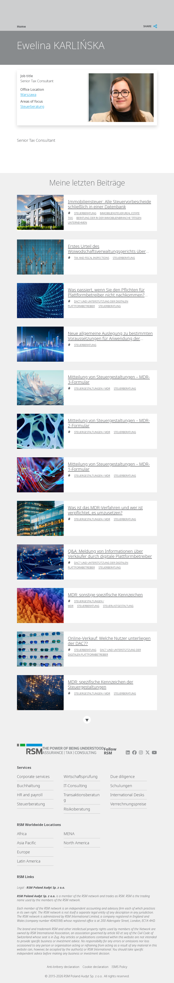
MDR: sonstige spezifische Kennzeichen (105, 594)
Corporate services (33, 776)
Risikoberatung (77, 809)
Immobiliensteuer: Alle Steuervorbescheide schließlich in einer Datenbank (109, 204)
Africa (22, 833)
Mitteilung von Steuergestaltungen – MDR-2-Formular (109, 423)
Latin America (28, 861)
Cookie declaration (95, 967)
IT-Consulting (75, 785)
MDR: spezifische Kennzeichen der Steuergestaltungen (100, 684)
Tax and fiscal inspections (91, 258)
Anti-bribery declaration (63, 967)
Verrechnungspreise (128, 803)
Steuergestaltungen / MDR (92, 388)
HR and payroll (30, 794)
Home (21, 26)
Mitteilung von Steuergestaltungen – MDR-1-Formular (109, 467)
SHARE (147, 26)
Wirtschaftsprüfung (81, 776)
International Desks (127, 794)
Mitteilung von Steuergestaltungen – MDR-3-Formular (109, 379)
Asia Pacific (26, 842)
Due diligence (122, 776)
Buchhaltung (28, 785)
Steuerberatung (32, 106)
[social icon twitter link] (147, 752)
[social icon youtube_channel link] (154, 752)
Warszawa (28, 94)
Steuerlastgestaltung (118, 606)
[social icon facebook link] (134, 752)
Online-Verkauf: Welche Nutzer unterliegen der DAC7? (109, 641)
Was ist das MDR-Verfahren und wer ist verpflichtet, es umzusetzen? (105, 510)
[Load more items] (87, 719)
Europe (23, 851)
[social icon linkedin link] (127, 752)
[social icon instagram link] (141, 752)
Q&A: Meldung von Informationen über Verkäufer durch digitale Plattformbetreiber (110, 554)
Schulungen (121, 785)
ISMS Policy (119, 967)
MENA (69, 833)
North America (76, 842)
